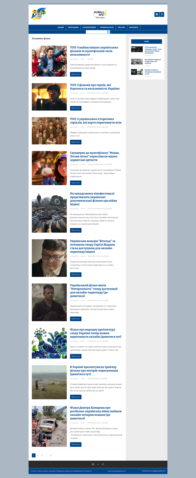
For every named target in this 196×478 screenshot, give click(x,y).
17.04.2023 (74, 423)
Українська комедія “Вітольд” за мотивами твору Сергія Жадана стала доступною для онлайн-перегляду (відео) (92, 246)
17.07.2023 (74, 93)
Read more (76, 74)
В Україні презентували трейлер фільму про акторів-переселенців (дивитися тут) (94, 370)
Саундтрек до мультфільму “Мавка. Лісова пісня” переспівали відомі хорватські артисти (95, 156)
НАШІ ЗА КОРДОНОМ (96, 164)
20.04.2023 (74, 379)
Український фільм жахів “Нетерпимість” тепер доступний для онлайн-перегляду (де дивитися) (94, 291)
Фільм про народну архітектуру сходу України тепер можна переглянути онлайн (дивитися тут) (95, 333)
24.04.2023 (74, 300)
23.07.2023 (74, 59)
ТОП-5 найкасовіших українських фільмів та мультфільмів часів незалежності (94, 51)
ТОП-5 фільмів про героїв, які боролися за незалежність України (95, 86)
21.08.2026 (148, 55)
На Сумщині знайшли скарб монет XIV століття (153, 61)
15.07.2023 (74, 127)
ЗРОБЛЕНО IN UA (94, 93)
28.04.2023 (74, 256)
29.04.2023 (74, 164)
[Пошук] (108, 31)
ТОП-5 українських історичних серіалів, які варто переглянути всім (96, 120)
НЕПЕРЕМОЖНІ (94, 379)
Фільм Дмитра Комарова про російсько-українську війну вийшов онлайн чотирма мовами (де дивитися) (96, 413)
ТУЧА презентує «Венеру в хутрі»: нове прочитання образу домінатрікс (153, 50)
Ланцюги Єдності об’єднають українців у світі (153, 72)
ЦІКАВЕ (90, 59)
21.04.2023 (74, 341)
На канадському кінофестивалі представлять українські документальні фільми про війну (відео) (93, 199)
